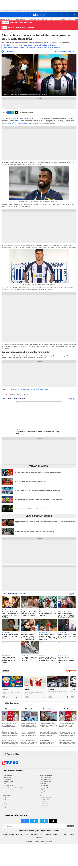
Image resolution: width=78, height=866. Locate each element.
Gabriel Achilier (13, 123)
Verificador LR (56, 834)
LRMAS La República (68, 834)
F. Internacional (33, 19)
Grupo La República (8, 834)
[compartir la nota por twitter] (16, 112)
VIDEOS (70, 19)
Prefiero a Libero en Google (18, 395)
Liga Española (44, 787)
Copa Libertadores (24, 389)
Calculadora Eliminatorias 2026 (13, 787)
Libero (26, 834)
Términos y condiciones (53, 830)
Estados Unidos (44, 810)
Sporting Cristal (8, 781)
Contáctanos (22, 830)
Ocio (51, 19)
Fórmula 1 (7, 805)
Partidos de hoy (9, 10)
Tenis (5, 803)
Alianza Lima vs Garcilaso (33, 10)
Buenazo (48, 834)
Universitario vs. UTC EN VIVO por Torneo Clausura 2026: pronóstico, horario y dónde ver (29, 45)
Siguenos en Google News (27, 112)
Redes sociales (44, 799)
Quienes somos (30, 830)
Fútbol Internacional (45, 775)
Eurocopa (43, 783)
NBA (5, 801)
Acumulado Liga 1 (71, 10)
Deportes (44, 19)
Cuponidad (39, 837)
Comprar (19, 696)
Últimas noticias (6, 19)
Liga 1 (18, 120)
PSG (41, 790)
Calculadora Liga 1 (9, 785)
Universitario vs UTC (20, 10)
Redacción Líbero (10, 51)
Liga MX (42, 792)
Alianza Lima (16, 32)
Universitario (7, 779)
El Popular (19, 834)
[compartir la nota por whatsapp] (12, 112)
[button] (75, 15)
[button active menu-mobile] (2, 15)
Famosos (43, 801)
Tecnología (43, 807)
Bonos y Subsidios (45, 797)
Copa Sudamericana (46, 781)
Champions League (46, 779)
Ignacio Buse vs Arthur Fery (49, 10)
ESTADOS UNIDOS (60, 19)
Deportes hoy (7, 795)
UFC (5, 797)
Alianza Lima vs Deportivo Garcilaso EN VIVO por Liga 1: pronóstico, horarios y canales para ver (31, 47)
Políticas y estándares (40, 830)
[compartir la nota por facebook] (9, 112)
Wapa (41, 834)
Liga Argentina (44, 785)
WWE (5, 799)
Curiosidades (44, 805)
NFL (5, 807)
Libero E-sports (34, 834)
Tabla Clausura (61, 10)
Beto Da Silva (23, 123)
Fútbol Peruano (19, 19)
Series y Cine (44, 803)
